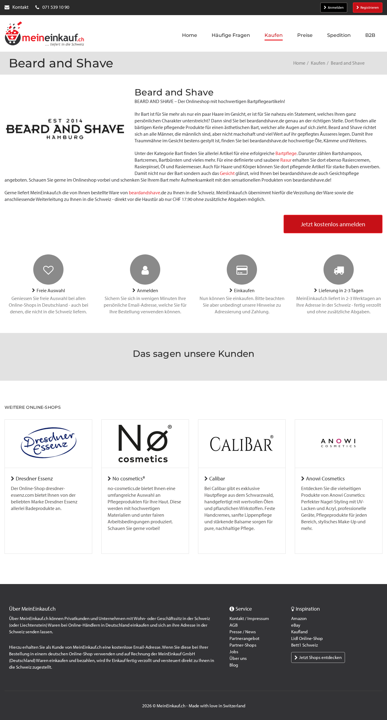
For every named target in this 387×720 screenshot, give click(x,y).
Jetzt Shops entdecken (320, 657)
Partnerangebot (244, 638)
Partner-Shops (242, 645)
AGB (233, 625)
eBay (295, 625)
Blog (233, 665)
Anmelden (336, 7)
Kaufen (318, 63)
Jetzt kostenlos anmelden (333, 224)
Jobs (233, 651)
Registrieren (369, 7)
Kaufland (299, 631)
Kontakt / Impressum (249, 618)
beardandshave (144, 192)
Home (299, 63)
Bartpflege (286, 153)
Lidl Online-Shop (307, 638)
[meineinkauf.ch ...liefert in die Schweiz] (44, 34)
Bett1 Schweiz (304, 645)
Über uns (238, 658)
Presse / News (242, 631)
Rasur (285, 160)
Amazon (299, 618)
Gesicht (227, 173)
